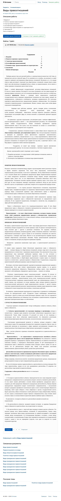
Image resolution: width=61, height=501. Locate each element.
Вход (39, 2)
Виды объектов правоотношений (13, 453)
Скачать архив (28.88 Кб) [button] (12, 36)
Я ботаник (14, 496)
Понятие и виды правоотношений (13, 455)
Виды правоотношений (10, 447)
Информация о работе (17, 438)
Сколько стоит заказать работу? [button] (33, 36)
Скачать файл (29, 45)
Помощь (44, 2)
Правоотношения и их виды (11, 450)
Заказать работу (54, 2)
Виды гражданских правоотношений (14, 458)
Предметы (6, 7)
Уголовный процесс (15, 7)
